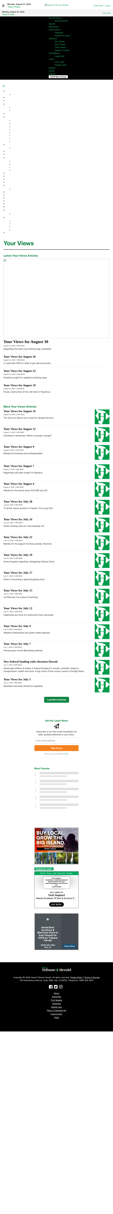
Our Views (59, 41)
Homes (52, 68)
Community (54, 29)
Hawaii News (55, 18)
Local (8, 144)
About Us (16, 221)
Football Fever (12, 97)
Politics (9, 173)
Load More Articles (56, 699)
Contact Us (17, 224)
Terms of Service (92, 977)
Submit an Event (62, 35)
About (56, 993)
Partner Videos (19, 189)
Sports (52, 23)
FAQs (56, 1017)
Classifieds (54, 53)
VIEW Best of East (58, 77)
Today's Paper (13, 7)
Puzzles (15, 132)
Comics (15, 123)
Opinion (52, 38)
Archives (10, 210)
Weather (10, 179)
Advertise (16, 229)
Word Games (18, 141)
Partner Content (13, 185)
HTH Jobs (59, 62)
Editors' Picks (18, 94)
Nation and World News (17, 151)
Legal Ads (59, 56)
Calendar (59, 32)
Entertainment (61, 21)
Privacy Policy (18, 226)
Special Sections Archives (24, 214)
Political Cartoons (20, 126)
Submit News (18, 148)
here (66, 754)
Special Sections (20, 120)
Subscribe (98, 5)
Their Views (60, 47)
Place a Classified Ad (56, 1010)
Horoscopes (17, 129)
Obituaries (54, 26)
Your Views (60, 44)
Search (52, 73)
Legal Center (56, 1014)
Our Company (12, 217)
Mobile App (56, 1007)
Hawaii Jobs (60, 65)
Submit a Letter (62, 50)
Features (10, 117)
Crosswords (17, 138)
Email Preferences (14, 192)
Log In (108, 5)
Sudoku (15, 135)
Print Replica (56, 1000)
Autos (51, 71)
